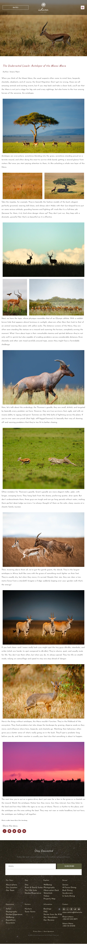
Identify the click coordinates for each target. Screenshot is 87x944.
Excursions (10, 923)
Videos (46, 896)
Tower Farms (30, 912)
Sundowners (67, 893)
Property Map (49, 899)
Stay (27, 885)
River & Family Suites (34, 887)
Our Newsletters (50, 917)
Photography (49, 887)
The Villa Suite (31, 890)
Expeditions (10, 920)
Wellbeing (48, 885)
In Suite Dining (68, 896)
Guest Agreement (49, 931)
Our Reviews (49, 920)
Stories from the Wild (53, 914)
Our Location (11, 887)
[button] (82, 7)
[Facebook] (64, 909)
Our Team (10, 890)
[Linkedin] (71, 909)
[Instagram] (67, 909)
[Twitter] (75, 909)
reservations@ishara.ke (72, 912)
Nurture (28, 909)
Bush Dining (67, 890)
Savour (65, 885)
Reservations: (68, 917)
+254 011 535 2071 (70, 919)
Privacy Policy (37, 931)
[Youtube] (78, 909)
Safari (8, 909)
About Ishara (11, 885)
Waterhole (48, 893)
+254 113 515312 (68, 926)
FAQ (46, 912)
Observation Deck (51, 890)
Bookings (47, 909)
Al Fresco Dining (69, 887)
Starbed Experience (33, 893)
